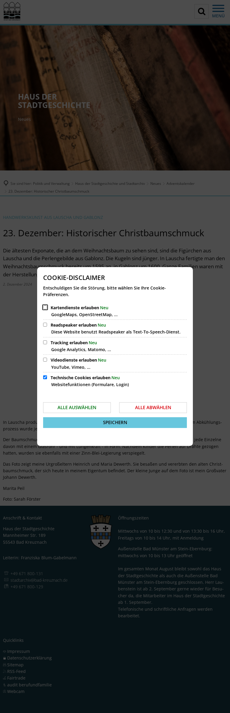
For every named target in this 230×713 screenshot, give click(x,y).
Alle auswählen (77, 407)
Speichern (115, 422)
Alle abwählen (153, 407)
